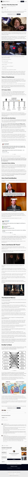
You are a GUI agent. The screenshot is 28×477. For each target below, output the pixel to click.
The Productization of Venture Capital (18, 91)
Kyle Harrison (4, 7)
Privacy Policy (19, 461)
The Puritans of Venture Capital (7, 447)
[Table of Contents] (0, 238)
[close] (20, 450)
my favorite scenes (15, 32)
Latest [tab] (4, 445)
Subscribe (22, 1)
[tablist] (4, 417)
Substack (11, 475)
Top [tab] (2, 445)
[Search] (18, 1)
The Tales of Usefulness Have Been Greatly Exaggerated (18, 119)
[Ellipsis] (26, 423)
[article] (14, 449)
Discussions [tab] (7, 445)
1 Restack (9, 410)
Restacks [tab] (6, 417)
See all (3, 461)
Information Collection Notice (14, 461)
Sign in (26, 1)
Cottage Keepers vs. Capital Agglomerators (7, 448)
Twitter (15, 154)
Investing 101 (14, 211)
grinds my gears (18, 80)
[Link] (0, 77)
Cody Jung (4, 435)
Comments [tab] (3, 417)
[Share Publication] (19, 1)
